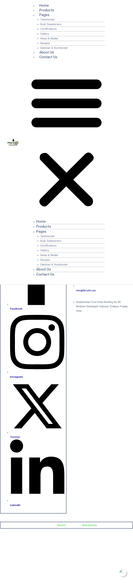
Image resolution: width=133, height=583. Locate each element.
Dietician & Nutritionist (54, 47)
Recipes (45, 43)
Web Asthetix (89, 525)
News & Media (49, 38)
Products (46, 10)
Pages (44, 15)
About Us (46, 52)
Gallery (44, 33)
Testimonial (47, 19)
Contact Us (48, 57)
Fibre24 (61, 525)
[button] (66, 141)
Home (44, 5)
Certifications (48, 28)
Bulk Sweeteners (50, 24)
